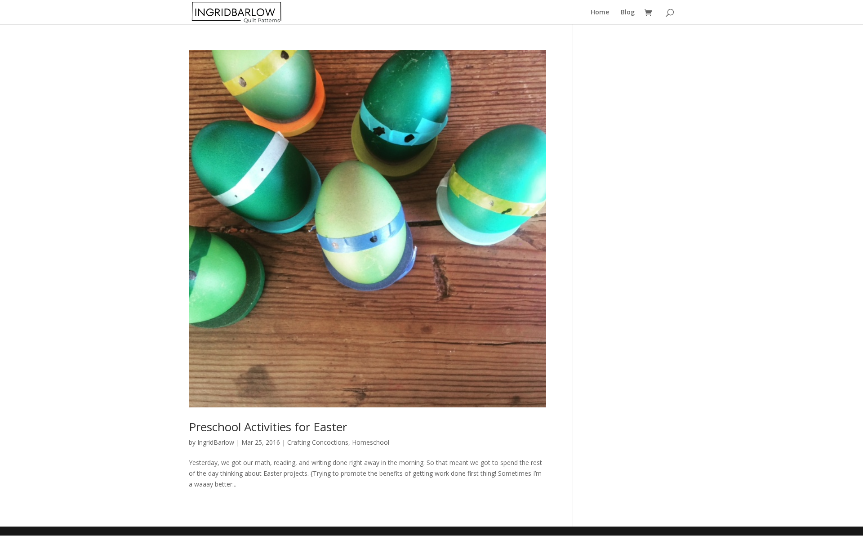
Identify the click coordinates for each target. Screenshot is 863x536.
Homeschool (370, 442)
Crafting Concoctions (317, 442)
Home (600, 12)
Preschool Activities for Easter (268, 427)
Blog (628, 12)
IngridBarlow (215, 442)
